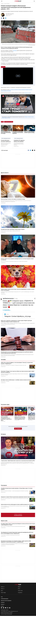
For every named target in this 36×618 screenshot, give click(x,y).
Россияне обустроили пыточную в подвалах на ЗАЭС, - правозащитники (5, 141)
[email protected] (9, 614)
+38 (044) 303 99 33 (18, 515)
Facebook (29, 116)
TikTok (9, 117)
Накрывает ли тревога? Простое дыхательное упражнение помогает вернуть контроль (17, 497)
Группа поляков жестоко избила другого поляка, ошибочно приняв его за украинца (17, 504)
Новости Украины (6, 3)
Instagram (5, 117)
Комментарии (5, 150)
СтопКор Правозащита (4, 598)
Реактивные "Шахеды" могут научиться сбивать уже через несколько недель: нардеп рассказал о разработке (17, 372)
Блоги (19, 588)
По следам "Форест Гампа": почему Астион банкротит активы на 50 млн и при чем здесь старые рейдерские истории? (18, 524)
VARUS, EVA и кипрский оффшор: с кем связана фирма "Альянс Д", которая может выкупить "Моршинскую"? (17, 363)
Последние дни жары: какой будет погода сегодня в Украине (12, 229)
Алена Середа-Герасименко (10, 13)
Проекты (2, 586)
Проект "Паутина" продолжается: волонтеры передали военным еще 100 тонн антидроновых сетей (20, 417)
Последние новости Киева (9, 121)
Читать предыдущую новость (5, 138)
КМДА (2, 121)
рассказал (15, 50)
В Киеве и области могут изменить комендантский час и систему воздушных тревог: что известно (17, 259)
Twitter (3, 117)
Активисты (2, 602)
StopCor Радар (3, 592)
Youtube (32, 116)
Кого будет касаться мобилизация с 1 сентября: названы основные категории (16, 379)
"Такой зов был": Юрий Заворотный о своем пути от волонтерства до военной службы (18, 460)
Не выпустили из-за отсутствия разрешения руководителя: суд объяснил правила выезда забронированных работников (17, 352)
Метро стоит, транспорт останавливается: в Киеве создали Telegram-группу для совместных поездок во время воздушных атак (16, 321)
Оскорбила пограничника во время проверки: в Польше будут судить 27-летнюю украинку (16, 489)
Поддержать (19, 428)
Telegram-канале (27, 93)
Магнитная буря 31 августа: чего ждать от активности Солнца (13, 199)
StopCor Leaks (4, 520)
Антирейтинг (20, 592)
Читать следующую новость (18, 138)
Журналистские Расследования (6, 600)
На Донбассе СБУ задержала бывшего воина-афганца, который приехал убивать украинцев (19, 142)
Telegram (26, 116)
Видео (19, 586)
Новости (2, 588)
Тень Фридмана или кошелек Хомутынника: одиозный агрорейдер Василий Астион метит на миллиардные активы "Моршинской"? (17, 533)
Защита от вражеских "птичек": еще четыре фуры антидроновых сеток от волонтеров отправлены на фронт (7, 418)
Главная (2, 3)
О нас (2, 596)
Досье (2, 590)
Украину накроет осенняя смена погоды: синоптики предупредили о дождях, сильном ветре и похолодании (17, 290)
